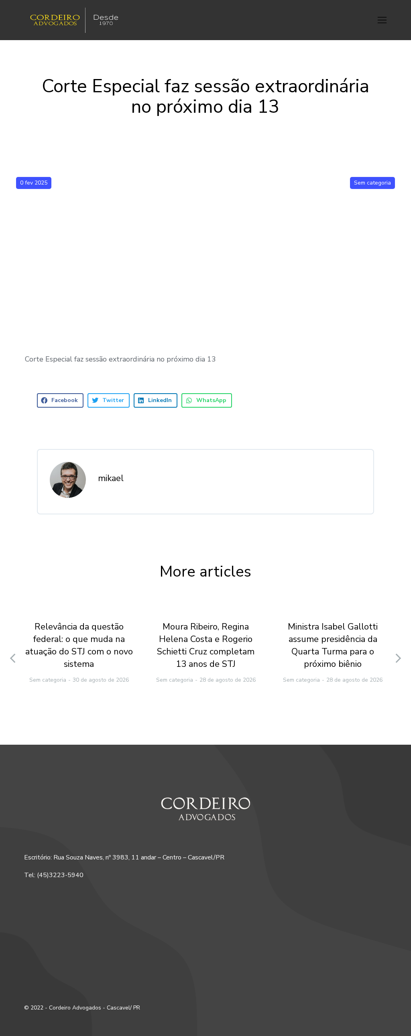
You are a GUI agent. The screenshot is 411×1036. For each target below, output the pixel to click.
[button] (382, 20)
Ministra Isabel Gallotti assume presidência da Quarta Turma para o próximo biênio (333, 645)
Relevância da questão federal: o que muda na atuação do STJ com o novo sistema (79, 645)
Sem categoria (372, 183)
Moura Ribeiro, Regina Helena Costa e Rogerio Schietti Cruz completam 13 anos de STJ (205, 645)
